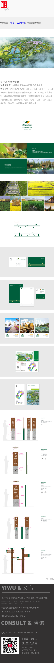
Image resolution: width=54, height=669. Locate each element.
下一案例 (50, 579)
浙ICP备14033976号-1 (13, 615)
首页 (12, 23)
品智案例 (21, 23)
